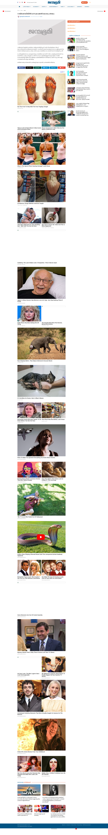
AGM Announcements (87, 824)
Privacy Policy (79, 824)
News (22, 10)
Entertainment (53, 6)
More (62, 6)
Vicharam (35, 6)
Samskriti (79, 6)
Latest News (26, 6)
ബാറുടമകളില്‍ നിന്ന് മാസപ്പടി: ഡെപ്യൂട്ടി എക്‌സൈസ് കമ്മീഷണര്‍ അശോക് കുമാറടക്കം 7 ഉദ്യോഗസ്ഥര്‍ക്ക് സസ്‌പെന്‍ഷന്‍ (83, 98)
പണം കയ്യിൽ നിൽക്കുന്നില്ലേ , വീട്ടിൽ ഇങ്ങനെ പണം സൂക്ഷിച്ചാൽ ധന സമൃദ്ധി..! (83, 105)
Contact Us (68, 824)
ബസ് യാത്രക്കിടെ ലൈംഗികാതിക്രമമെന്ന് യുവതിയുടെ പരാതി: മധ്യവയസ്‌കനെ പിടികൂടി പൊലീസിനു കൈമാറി (82, 74)
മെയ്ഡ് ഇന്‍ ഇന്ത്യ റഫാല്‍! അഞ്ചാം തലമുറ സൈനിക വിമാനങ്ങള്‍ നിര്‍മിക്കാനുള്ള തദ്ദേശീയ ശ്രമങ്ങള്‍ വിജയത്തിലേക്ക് (28, 799)
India (25, 10)
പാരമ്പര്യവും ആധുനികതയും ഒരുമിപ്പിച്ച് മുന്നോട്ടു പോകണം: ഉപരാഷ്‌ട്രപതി (83, 89)
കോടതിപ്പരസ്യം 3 (71, 31)
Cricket (36, 811)
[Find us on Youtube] (24, 2)
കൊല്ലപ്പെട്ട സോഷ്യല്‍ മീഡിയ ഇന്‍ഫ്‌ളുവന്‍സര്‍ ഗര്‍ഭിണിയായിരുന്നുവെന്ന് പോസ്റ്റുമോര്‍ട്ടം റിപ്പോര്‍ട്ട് (83, 65)
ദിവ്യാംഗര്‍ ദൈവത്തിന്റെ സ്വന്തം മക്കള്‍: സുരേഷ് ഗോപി (24, 814)
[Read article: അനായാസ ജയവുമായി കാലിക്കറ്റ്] (41, 808)
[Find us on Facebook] (17, 2)
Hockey (53, 811)
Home (18, 10)
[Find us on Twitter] (22, 2)
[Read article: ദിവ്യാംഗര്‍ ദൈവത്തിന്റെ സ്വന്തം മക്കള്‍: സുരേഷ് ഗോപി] (24, 808)
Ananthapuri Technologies (27, 826)
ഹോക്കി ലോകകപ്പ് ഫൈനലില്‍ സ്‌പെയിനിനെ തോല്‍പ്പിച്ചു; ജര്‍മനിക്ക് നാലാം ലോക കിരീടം (58, 815)
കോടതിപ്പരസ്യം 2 (71, 28)
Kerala (19, 811)
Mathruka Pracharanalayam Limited (24, 824)
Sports (43, 6)
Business (87, 6)
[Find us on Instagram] (19, 2)
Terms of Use (73, 824)
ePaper (85, 2)
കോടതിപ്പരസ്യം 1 (71, 25)
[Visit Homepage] (54, 2)
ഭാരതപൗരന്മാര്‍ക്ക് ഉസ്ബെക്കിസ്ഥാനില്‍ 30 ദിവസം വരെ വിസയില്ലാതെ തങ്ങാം (82, 48)
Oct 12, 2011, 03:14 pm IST (35, 16)
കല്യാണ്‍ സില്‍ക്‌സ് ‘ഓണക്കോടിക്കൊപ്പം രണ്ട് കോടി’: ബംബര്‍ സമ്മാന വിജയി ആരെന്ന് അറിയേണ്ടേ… (83, 57)
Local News (70, 6)
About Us (63, 824)
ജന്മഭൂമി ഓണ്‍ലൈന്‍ (25, 16)
